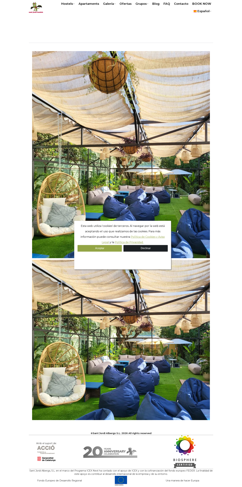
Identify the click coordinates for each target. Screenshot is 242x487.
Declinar (146, 248)
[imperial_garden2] (121, 154)
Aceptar (99, 248)
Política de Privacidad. (129, 242)
